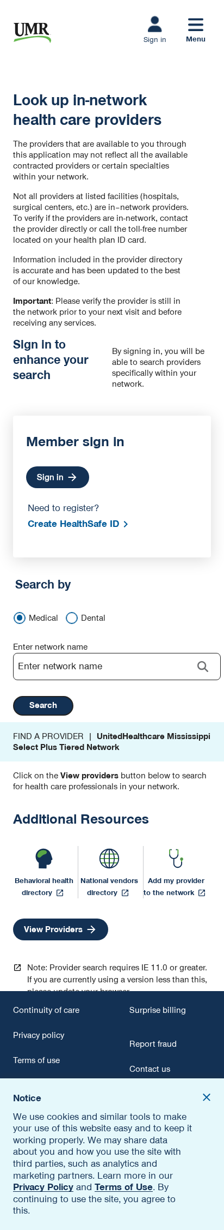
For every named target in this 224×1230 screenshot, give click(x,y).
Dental (93, 618)
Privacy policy (38, 1035)
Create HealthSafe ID (73, 524)
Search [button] (43, 705)
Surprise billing (157, 1010)
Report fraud (153, 1044)
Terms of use (36, 1060)
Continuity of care (46, 1010)
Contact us (149, 1069)
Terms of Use (124, 1187)
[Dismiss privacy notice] (206, 1098)
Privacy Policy (43, 1187)
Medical (43, 618)
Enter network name (50, 647)
